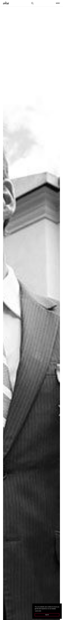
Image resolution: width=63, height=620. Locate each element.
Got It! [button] (47, 614)
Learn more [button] (38, 610)
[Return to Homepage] (6, 3)
